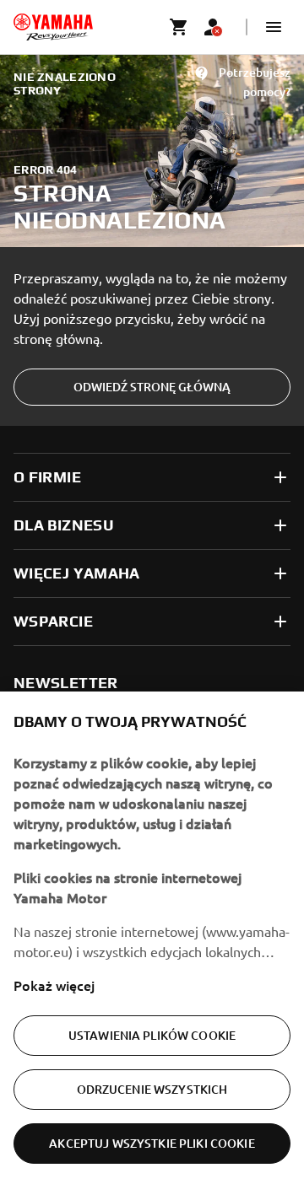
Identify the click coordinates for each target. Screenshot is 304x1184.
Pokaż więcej (54, 985)
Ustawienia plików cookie (152, 1035)
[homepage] (53, 27)
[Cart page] (179, 27)
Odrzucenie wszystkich (152, 1089)
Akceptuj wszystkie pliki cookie (151, 1143)
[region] (152, 938)
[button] (273, 27)
